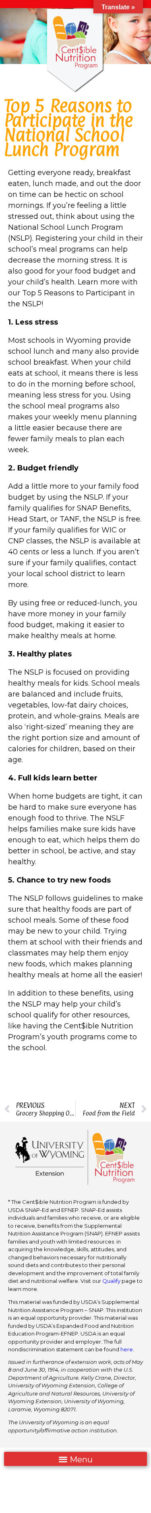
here (126, 1349)
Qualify (111, 1281)
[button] (75, 1459)
